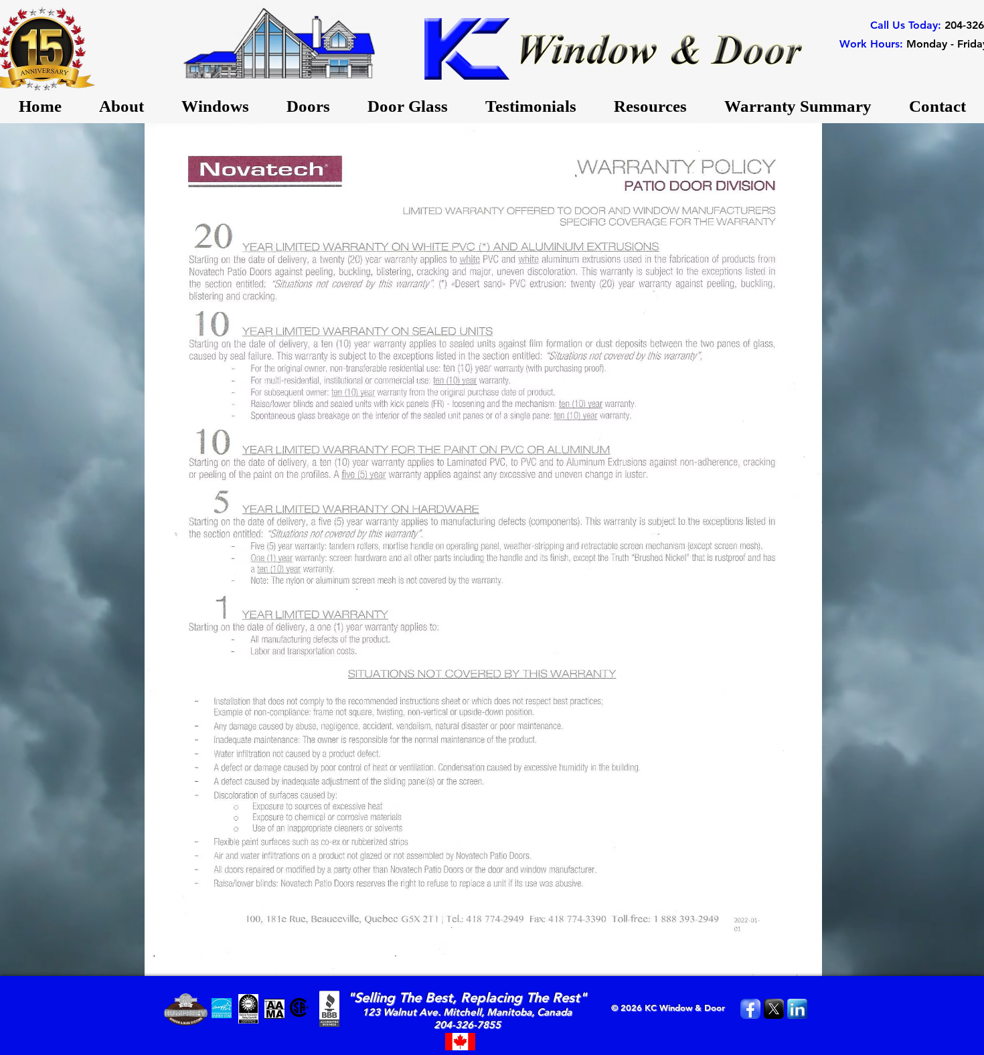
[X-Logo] (774, 1009)
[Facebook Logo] (750, 1009)
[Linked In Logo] (797, 1009)
